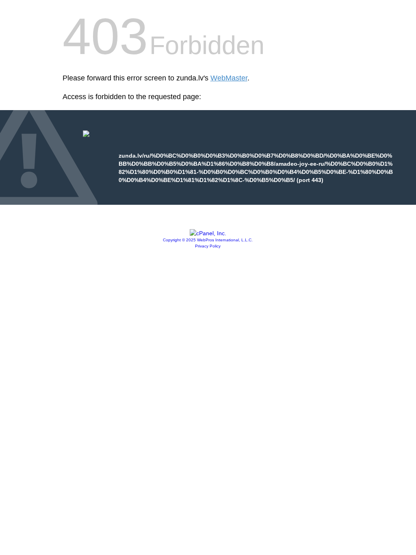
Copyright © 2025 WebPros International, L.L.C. (208, 240)
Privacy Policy (208, 246)
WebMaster (228, 78)
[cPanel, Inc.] (208, 233)
